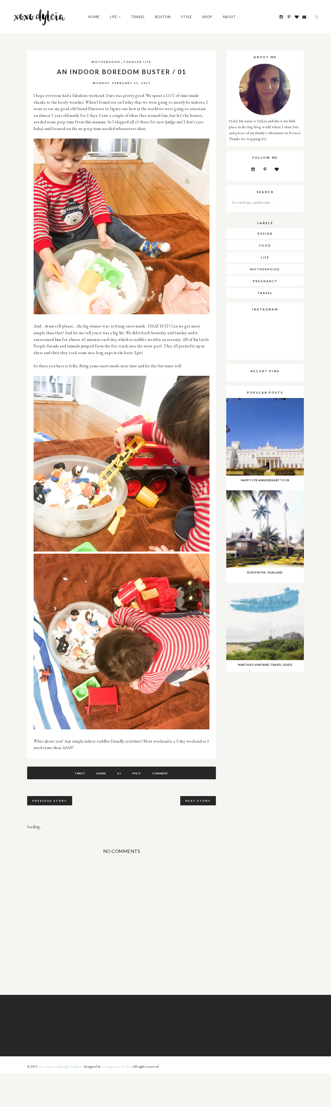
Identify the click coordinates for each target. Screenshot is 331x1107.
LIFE (265, 257)
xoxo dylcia (46, 1066)
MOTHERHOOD (106, 61)
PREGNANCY (265, 281)
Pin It (136, 773)
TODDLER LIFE (137, 61)
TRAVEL (265, 293)
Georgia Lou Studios (117, 1066)
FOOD (265, 245)
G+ (119, 773)
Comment (160, 773)
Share (101, 773)
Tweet (80, 773)
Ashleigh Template (69, 1066)
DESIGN (265, 233)
